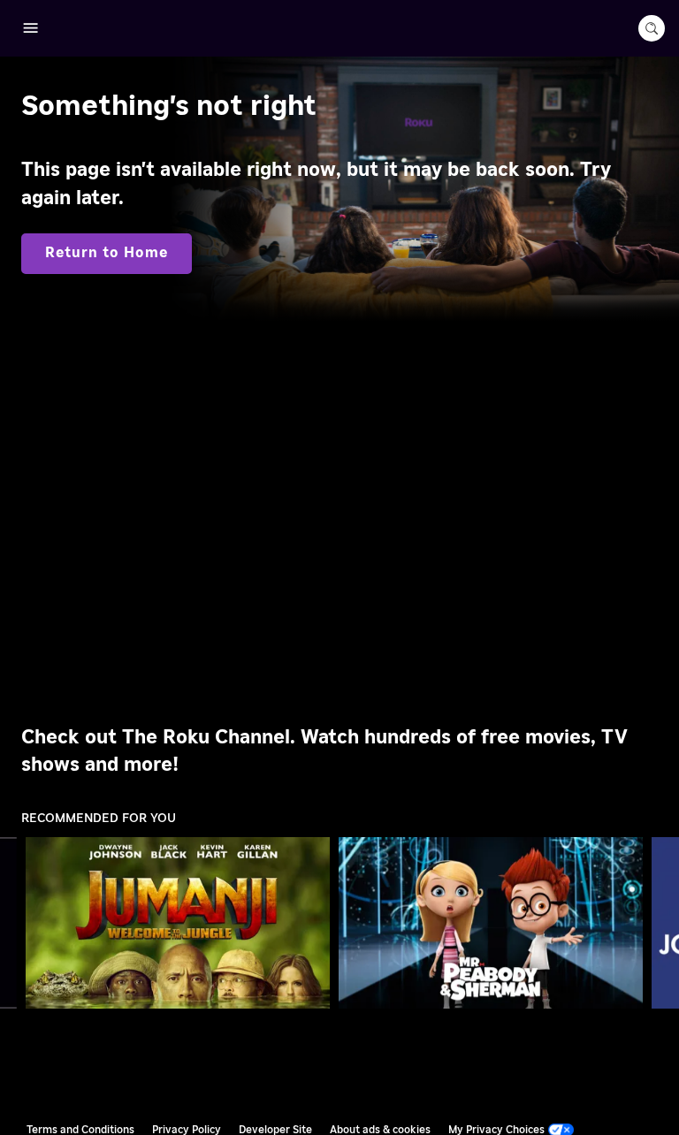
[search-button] (651, 28)
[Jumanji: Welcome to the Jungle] (178, 922)
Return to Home (106, 253)
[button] (181, 923)
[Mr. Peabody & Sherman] (491, 922)
